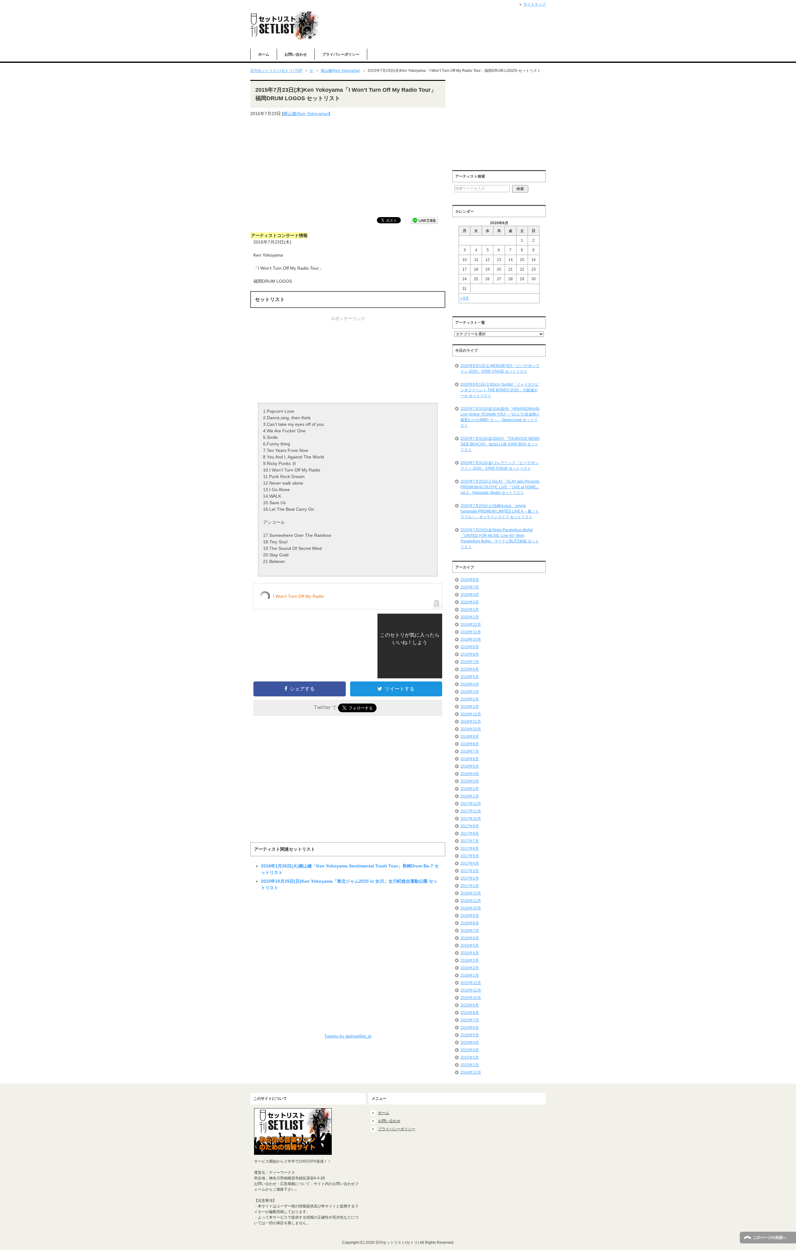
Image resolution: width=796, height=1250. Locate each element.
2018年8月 (469, 744)
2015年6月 (469, 1027)
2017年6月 (469, 848)
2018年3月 (469, 781)
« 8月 (464, 298)
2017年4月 (469, 863)
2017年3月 (469, 871)
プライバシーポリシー (340, 54)
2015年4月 (469, 1042)
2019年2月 (469, 699)
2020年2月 (469, 609)
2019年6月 (469, 669)
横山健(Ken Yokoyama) (306, 113)
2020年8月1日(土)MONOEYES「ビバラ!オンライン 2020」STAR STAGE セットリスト (499, 369)
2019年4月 (469, 684)
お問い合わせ (296, 54)
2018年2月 (469, 789)
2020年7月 (469, 587)
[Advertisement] (347, 167)
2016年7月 (469, 930)
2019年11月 (470, 632)
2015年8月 (469, 1013)
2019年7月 (469, 662)
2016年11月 (470, 901)
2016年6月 (469, 938)
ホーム (263, 54)
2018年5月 (469, 766)
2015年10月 (470, 998)
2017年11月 (470, 811)
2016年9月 (469, 915)
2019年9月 (469, 647)
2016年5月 (469, 945)
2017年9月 (469, 826)
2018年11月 (470, 721)
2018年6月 (469, 759)
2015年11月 (470, 990)
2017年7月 (469, 841)
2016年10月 (470, 908)
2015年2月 (469, 1057)
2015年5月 (469, 1035)
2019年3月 (469, 692)
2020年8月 (469, 580)
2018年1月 (469, 796)
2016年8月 (469, 923)
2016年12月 (470, 893)
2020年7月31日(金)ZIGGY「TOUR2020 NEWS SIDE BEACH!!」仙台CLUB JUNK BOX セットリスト (499, 444)
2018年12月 (470, 714)
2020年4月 (469, 594)
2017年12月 (470, 804)
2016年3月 (469, 960)
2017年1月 (469, 886)
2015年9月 (469, 1005)
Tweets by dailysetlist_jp (348, 1036)
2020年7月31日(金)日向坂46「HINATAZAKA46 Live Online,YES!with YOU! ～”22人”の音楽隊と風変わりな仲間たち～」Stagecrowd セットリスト (500, 417)
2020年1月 (469, 617)
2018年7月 (469, 751)
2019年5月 (469, 677)
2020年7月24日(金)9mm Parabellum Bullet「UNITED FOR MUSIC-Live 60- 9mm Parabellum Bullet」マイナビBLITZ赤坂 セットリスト (499, 538)
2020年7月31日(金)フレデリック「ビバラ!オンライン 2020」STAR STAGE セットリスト (499, 466)
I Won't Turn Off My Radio (298, 596)
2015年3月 (469, 1050)
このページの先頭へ (769, 1237)
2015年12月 (470, 983)
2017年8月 (469, 833)
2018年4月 (469, 774)
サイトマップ (534, 4)
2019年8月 (469, 654)
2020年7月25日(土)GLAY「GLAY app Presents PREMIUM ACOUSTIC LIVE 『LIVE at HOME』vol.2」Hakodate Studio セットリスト (500, 487)
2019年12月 (470, 624)
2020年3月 (469, 602)
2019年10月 (470, 639)
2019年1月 (469, 706)
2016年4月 (469, 953)
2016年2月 (469, 968)
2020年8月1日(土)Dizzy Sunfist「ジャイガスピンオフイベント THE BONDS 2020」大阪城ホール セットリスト (499, 390)
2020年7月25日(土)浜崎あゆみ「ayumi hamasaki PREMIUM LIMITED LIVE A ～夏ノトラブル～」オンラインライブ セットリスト (499, 511)
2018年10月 (470, 729)
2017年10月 (470, 818)
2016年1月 (469, 975)
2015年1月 (469, 1065)
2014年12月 (470, 1072)
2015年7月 (469, 1020)
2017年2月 (469, 878)
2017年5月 (469, 856)
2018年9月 (469, 736)
